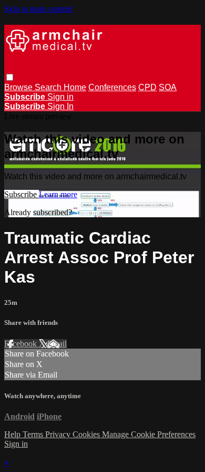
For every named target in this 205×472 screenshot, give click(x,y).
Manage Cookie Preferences (149, 434)
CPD (147, 87)
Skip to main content (38, 8)
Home (75, 87)
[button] (9, 77)
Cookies (87, 434)
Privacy (59, 434)
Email (57, 343)
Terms (34, 434)
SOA (168, 87)
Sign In (60, 106)
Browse (19, 87)
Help (13, 434)
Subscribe (21, 194)
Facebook (21, 343)
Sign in (60, 96)
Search (49, 87)
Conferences (112, 87)
